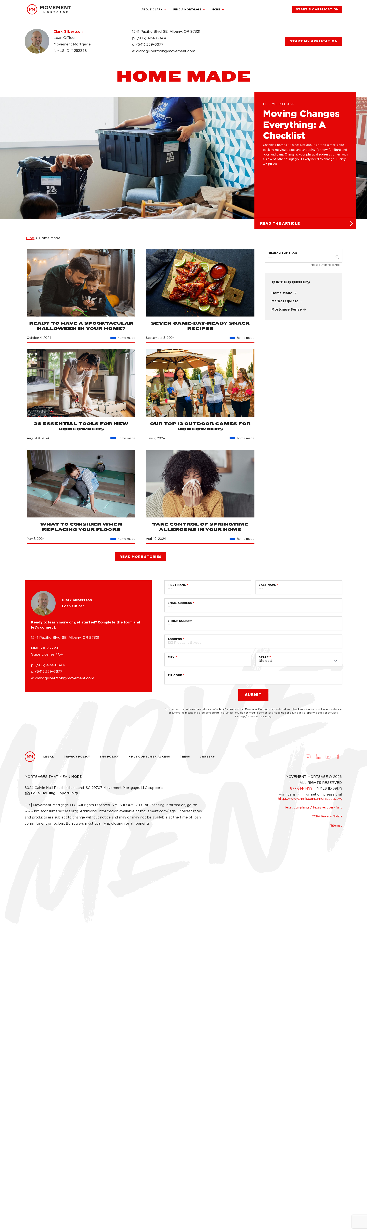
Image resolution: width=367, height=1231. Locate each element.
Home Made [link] (281, 293)
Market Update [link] (285, 301)
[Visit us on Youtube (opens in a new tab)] (327, 756)
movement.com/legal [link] (158, 811)
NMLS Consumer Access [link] (149, 756)
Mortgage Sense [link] (286, 309)
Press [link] (185, 756)
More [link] (216, 9)
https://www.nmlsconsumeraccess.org (310, 799)
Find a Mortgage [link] (187, 9)
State (263, 657)
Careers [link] (207, 756)
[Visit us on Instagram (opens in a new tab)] (307, 756)
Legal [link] (48, 756)
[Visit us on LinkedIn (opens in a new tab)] (317, 756)
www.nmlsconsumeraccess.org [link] (51, 811)
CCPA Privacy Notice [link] (327, 816)
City (171, 657)
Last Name (267, 585)
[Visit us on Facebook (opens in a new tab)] (337, 756)
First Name (177, 585)
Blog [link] (30, 238)
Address (175, 639)
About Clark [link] (152, 9)
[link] (49, 9)
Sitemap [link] (336, 825)
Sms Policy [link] (109, 756)
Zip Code (175, 675)
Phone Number (180, 621)
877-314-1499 (301, 788)
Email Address (180, 603)
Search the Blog (282, 253)
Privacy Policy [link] (77, 756)
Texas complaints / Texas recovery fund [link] (313, 807)
